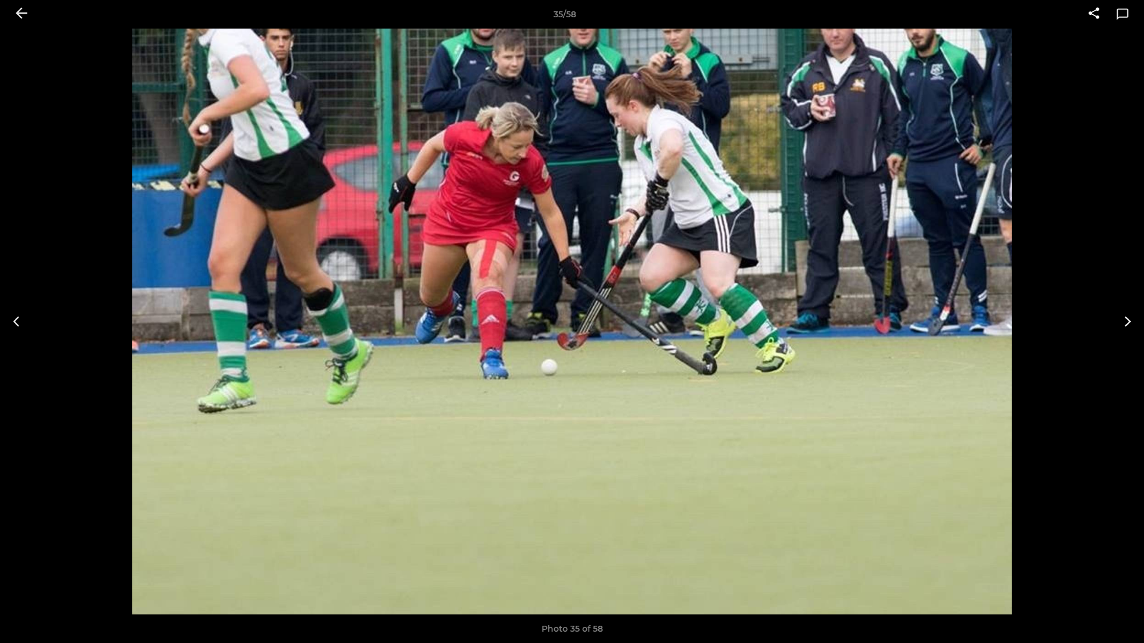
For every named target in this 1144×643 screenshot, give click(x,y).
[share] (1094, 14)
